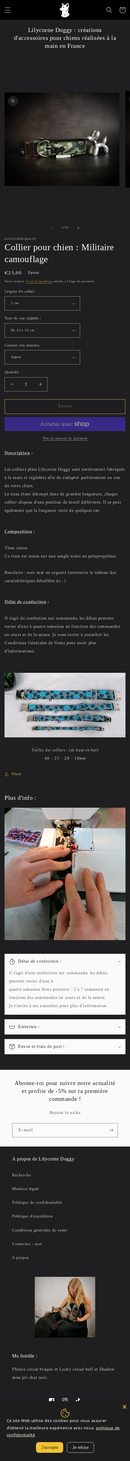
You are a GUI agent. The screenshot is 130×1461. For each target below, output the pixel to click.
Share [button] (16, 774)
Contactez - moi (27, 1244)
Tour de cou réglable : (23, 318)
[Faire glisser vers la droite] (78, 227)
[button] (7, 10)
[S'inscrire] (111, 1130)
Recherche (21, 1175)
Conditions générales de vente (39, 1230)
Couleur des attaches (22, 345)
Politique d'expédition (32, 1216)
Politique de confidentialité (37, 1202)
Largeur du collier (19, 292)
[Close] (125, 1407)
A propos (20, 1258)
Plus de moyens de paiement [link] (65, 438)
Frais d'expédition (39, 281)
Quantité (12, 372)
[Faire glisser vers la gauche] (51, 227)
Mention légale (25, 1189)
